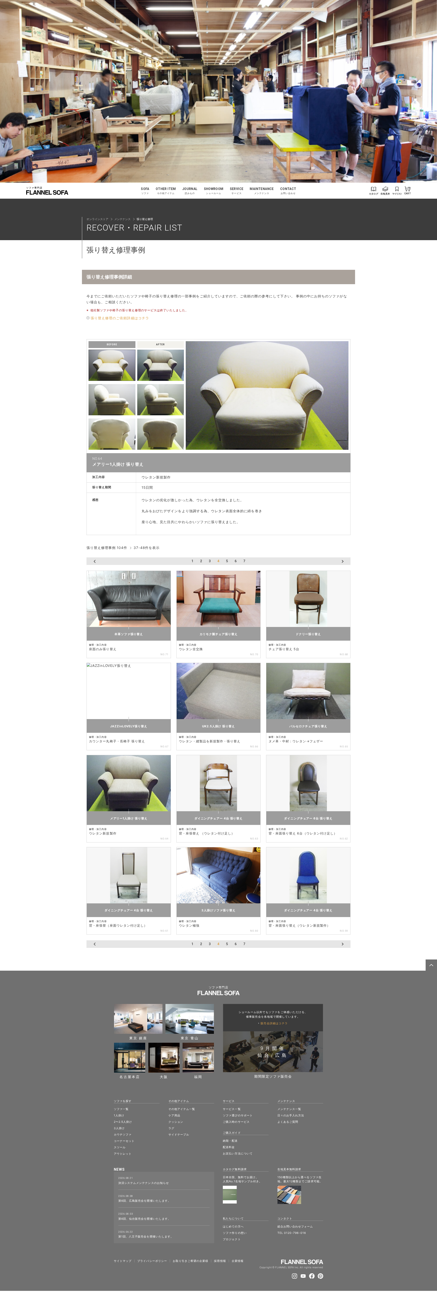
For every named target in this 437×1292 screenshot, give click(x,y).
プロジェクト (232, 1239)
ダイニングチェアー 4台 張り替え (218, 818)
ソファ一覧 (121, 1109)
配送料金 (229, 1147)
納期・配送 (230, 1140)
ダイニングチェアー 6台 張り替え (308, 818)
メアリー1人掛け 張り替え (128, 818)
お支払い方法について (238, 1153)
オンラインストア (97, 219)
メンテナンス (122, 219)
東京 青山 (190, 1038)
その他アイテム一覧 (181, 1109)
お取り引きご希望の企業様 (190, 1261)
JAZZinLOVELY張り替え (128, 726)
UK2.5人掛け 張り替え (218, 726)
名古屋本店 (129, 1077)
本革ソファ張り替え (128, 634)
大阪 (164, 1077)
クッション (175, 1121)
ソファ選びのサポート (238, 1115)
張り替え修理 (145, 219)
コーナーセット (124, 1141)
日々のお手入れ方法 (290, 1115)
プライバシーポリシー (152, 1261)
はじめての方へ (233, 1226)
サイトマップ (123, 1261)
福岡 (198, 1077)
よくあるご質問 (287, 1121)
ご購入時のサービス (236, 1121)
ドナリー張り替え (308, 634)
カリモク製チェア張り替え (219, 634)
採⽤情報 (220, 1261)
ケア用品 (174, 1115)
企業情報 (238, 1261)
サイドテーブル (178, 1134)
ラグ (171, 1128)
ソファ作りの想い (234, 1233)
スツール (120, 1147)
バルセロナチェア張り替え (308, 726)
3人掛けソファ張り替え (218, 910)
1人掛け (119, 1115)
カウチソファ (123, 1134)
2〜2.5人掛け (123, 1121)
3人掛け (119, 1128)
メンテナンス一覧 (289, 1109)
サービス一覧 (232, 1109)
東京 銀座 (138, 1038)
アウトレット (123, 1153)
